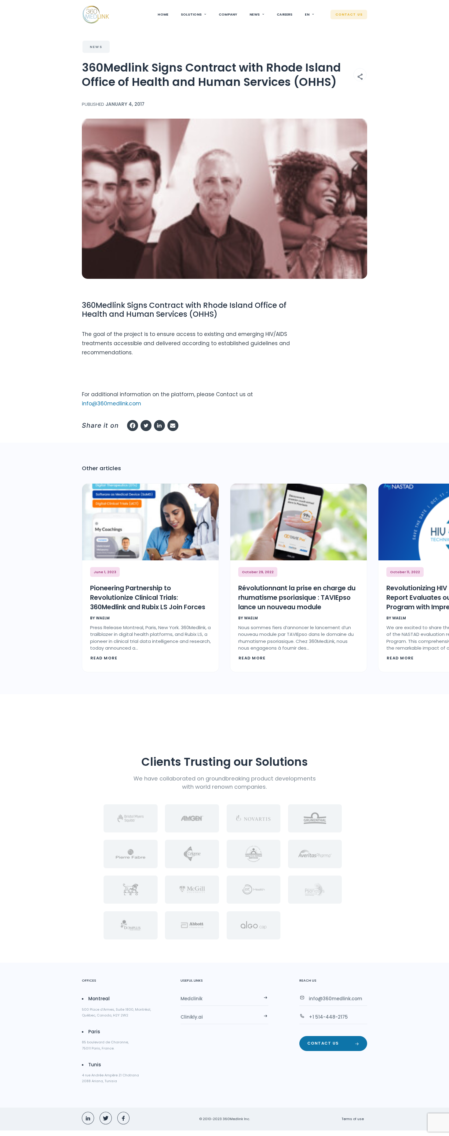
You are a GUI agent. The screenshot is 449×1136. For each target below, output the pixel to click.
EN (307, 14)
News (255, 14)
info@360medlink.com (111, 403)
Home (163, 14)
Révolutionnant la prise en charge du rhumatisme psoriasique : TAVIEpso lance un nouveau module (297, 598)
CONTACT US (323, 1043)
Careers (285, 14)
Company (228, 14)
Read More (104, 658)
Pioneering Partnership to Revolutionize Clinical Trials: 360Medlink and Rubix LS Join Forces (147, 598)
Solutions (191, 14)
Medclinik (192, 998)
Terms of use (352, 1118)
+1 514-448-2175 (328, 1017)
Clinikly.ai (192, 1017)
